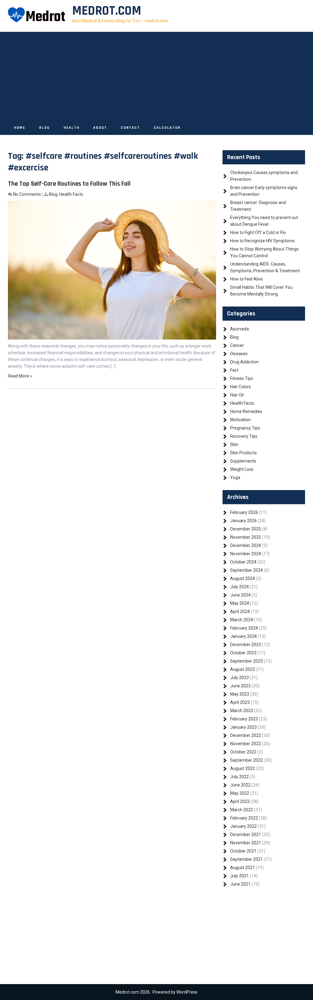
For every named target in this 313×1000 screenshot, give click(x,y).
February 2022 (244, 818)
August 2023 (242, 669)
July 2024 (239, 586)
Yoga (235, 477)
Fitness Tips (241, 378)
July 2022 (239, 776)
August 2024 (242, 578)
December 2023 (245, 644)
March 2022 (241, 809)
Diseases (239, 353)
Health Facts (71, 194)
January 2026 (243, 520)
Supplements (243, 461)
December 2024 (245, 545)
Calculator (167, 127)
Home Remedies (246, 411)
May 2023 (239, 694)
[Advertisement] (156, 74)
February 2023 (244, 718)
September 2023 (246, 661)
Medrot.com (106, 11)
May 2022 (239, 793)
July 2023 (239, 677)
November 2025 (245, 537)
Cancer (237, 345)
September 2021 (246, 859)
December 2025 (245, 528)
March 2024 (241, 619)
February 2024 (244, 628)
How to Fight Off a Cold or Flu (258, 232)
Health (71, 127)
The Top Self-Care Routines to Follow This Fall (69, 184)
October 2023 (243, 652)
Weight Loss (241, 469)
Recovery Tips (243, 436)
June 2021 (240, 884)
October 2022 (243, 751)
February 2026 (244, 512)
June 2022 (240, 785)
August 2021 (242, 867)
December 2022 (245, 735)
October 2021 (243, 851)
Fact (234, 370)
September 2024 (246, 570)
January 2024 (243, 636)
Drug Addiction (244, 361)
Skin (234, 444)
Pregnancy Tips (245, 428)
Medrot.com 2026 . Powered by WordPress (156, 992)
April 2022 (240, 801)
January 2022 (243, 826)
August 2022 (242, 768)
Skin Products (243, 452)
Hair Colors (240, 386)
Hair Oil (237, 394)
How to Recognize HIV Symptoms (262, 240)
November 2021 (245, 842)
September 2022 (246, 760)
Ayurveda (239, 328)
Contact (130, 127)
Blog (44, 127)
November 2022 (245, 743)
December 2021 (245, 834)
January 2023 (243, 727)
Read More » (20, 376)
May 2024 (239, 603)
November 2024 (245, 553)
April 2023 (240, 702)
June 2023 (240, 685)
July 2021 (239, 875)
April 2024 (240, 611)
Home (19, 127)
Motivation (240, 419)
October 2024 (243, 561)
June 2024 (240, 595)
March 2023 (241, 710)
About (100, 127)
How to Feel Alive (246, 279)
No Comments (27, 194)
